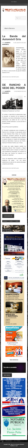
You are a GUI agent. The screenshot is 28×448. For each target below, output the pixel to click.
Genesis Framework (20, 444)
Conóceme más (8, 216)
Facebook (5, 221)
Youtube (11, 221)
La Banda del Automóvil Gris (14, 37)
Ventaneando (14, 10)
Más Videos (7, 375)
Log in (16, 445)
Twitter (16, 221)
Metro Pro (13, 444)
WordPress (12, 445)
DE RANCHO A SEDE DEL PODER (14, 86)
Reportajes (15, 77)
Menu (15, 2)
